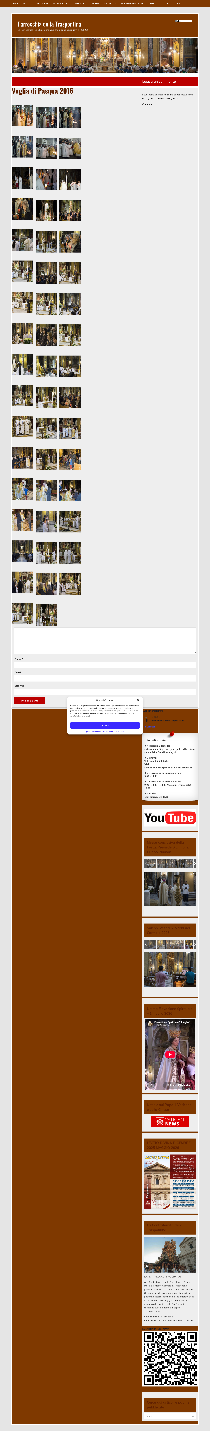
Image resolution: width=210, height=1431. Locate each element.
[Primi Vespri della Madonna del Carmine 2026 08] (179, 944)
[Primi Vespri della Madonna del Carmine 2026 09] (189, 944)
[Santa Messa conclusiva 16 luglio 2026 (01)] (151, 863)
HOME (15, 3)
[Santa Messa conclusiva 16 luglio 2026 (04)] (179, 863)
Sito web (19, 685)
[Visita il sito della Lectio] (170, 1182)
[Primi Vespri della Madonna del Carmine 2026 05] (151, 944)
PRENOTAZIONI (41, 3)
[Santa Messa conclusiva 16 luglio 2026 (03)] (170, 863)
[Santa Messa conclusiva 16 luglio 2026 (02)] (161, 863)
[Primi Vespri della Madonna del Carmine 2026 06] (161, 944)
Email (18, 672)
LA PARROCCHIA (79, 3)
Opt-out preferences (93, 731)
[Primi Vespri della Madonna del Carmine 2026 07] (170, 944)
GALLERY (27, 3)
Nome (19, 658)
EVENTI (153, 3)
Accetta (105, 725)
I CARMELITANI (110, 3)
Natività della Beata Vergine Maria (167, 720)
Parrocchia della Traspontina (49, 23)
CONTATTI (178, 3)
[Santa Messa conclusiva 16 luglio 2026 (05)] (189, 863)
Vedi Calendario (149, 726)
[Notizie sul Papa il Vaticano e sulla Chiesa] (170, 1121)
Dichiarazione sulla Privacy (113, 731)
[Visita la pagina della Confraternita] (170, 1255)
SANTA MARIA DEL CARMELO (133, 3)
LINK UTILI (165, 3)
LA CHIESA (95, 3)
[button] (138, 700)
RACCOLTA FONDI (60, 3)
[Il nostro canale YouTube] (170, 817)
